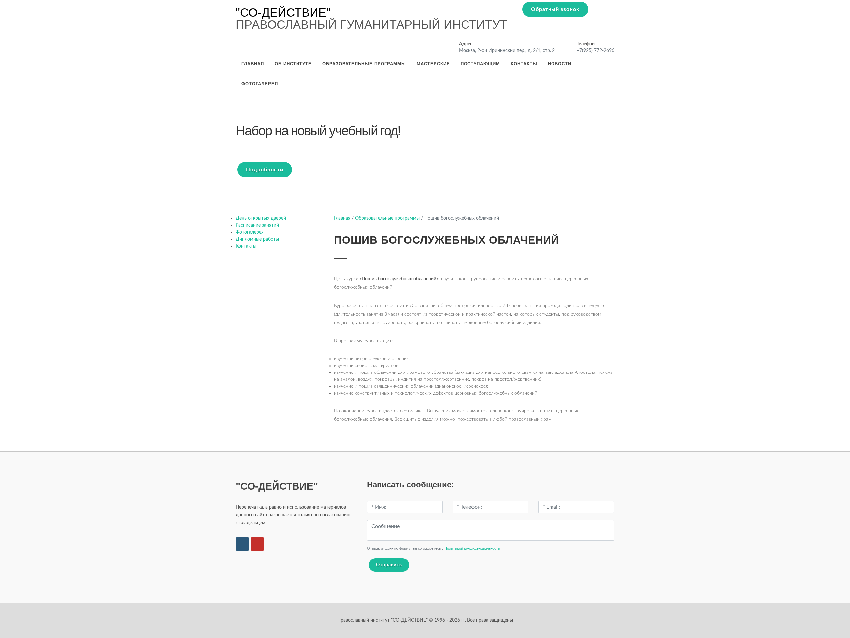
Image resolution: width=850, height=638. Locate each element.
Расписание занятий (257, 225)
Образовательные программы (364, 63)
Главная (252, 63)
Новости (559, 63)
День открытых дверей (261, 218)
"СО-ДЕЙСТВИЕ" (283, 13)
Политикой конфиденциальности (472, 548)
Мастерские (433, 63)
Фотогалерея (259, 83)
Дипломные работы (257, 239)
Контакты (524, 63)
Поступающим (480, 63)
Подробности (264, 169)
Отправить (389, 565)
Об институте (293, 63)
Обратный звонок (555, 9)
